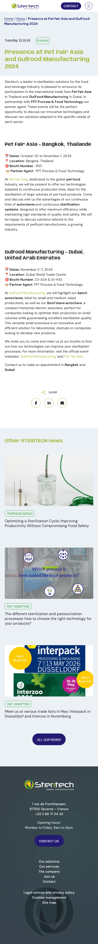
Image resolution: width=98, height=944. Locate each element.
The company (49, 871)
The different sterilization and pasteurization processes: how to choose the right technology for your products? (48, 619)
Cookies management (49, 897)
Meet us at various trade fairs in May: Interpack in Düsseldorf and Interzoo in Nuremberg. (47, 714)
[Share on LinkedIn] (49, 403)
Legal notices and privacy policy (49, 892)
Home (8, 18)
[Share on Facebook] (36, 403)
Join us (49, 876)
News (20, 18)
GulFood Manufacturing (27, 293)
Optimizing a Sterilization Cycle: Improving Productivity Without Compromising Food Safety (47, 523)
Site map (49, 902)
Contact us (49, 841)
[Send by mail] (62, 403)
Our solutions (49, 861)
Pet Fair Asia (18, 179)
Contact (71, 6)
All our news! (49, 740)
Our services (49, 866)
